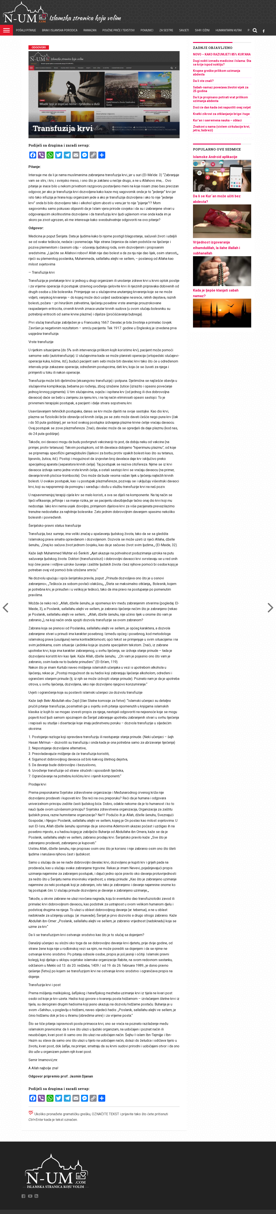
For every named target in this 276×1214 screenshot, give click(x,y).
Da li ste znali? (203, 81)
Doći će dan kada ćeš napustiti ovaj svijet (222, 107)
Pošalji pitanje (26, 30)
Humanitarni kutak (229, 30)
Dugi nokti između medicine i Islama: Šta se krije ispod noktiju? (222, 62)
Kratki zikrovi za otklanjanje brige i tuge (221, 114)
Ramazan (89, 30)
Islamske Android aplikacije (215, 157)
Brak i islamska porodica (59, 30)
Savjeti (184, 30)
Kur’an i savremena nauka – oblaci (217, 120)
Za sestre (166, 30)
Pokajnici (147, 30)
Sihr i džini (202, 30)
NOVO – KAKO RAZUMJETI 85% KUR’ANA (222, 54)
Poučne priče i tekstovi (118, 30)
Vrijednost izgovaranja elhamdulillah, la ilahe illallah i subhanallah (216, 247)
